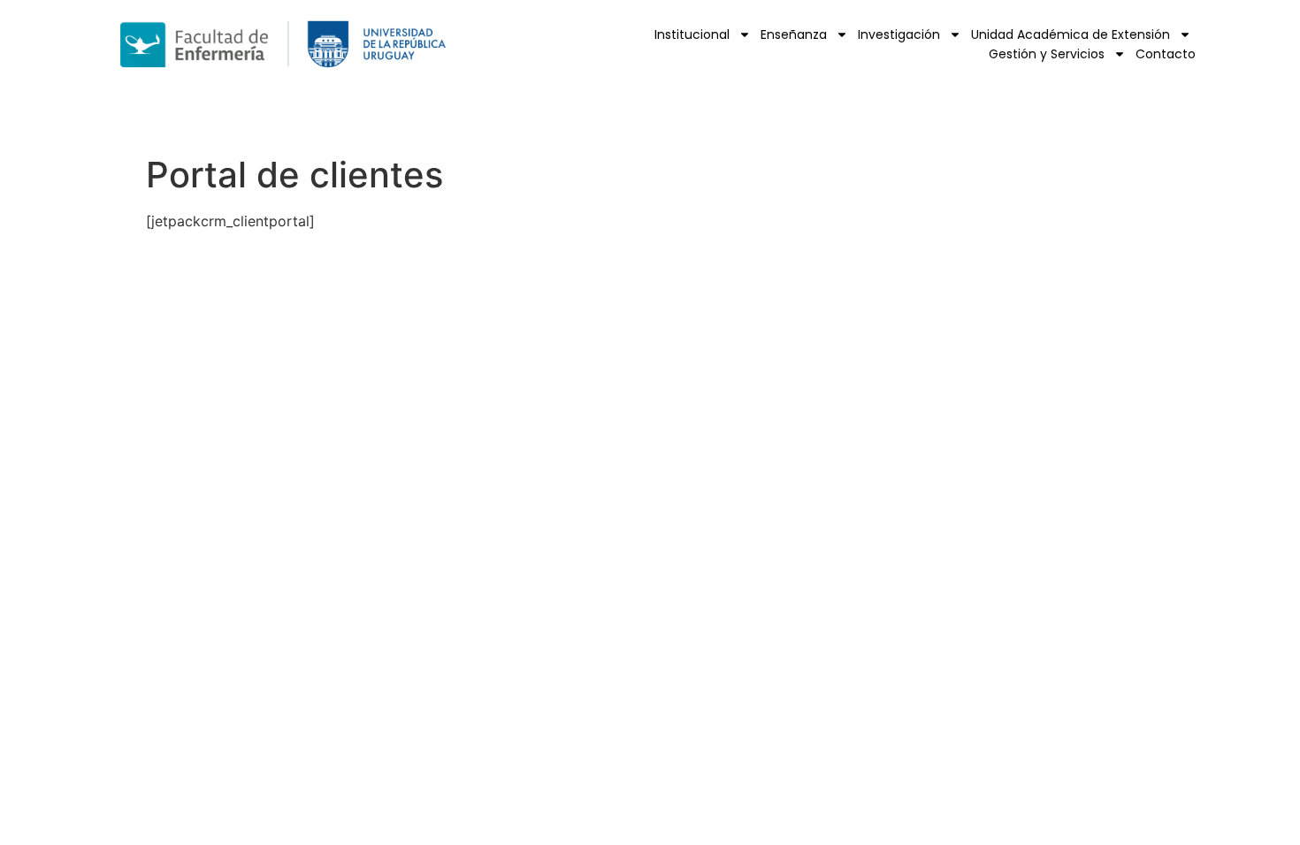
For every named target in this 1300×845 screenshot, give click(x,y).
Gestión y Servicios (1047, 54)
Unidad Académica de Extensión (1070, 34)
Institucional (692, 34)
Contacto (1166, 54)
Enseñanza (794, 34)
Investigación (899, 34)
